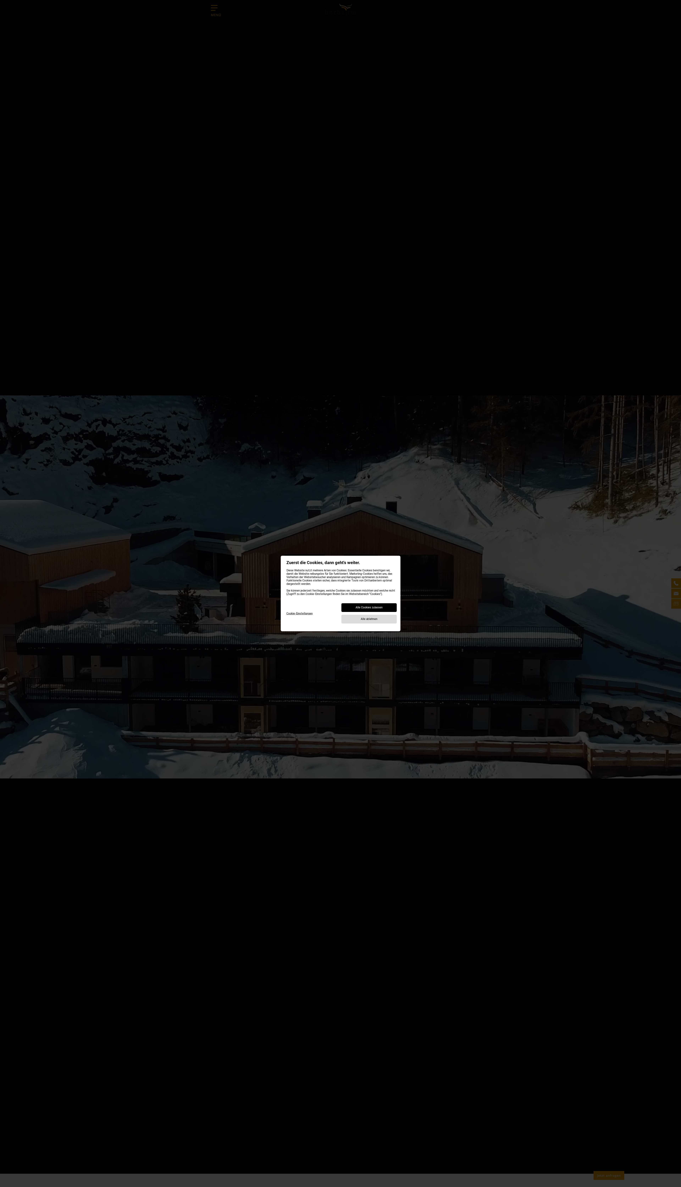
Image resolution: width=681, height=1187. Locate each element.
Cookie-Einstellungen (299, 613)
